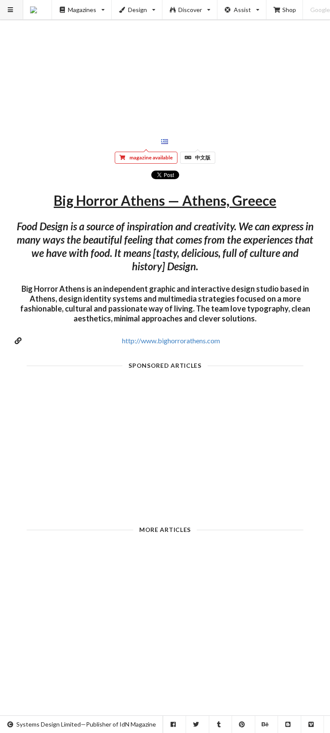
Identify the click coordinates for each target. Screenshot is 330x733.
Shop (289, 9)
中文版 (203, 157)
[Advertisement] (165, 60)
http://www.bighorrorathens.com (171, 340)
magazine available (151, 157)
